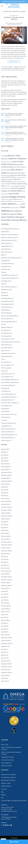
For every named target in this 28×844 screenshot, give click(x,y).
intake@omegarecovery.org (9, 811)
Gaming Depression (6, 304)
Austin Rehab (5, 249)
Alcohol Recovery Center (8, 240)
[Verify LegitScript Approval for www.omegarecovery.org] (14, 730)
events (3, 284)
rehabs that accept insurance (19, 201)
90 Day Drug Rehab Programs (9, 229)
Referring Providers (6, 766)
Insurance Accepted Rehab (8, 316)
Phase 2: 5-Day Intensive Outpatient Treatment (11, 748)
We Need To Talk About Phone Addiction (14, 18)
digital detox (14, 181)
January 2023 (4, 574)
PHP (12, 201)
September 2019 (5, 643)
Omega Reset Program (7, 757)
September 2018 (5, 672)
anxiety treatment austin (6, 161)
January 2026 (4, 469)
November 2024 (5, 510)
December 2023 (5, 542)
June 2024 (4, 524)
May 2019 (3, 655)
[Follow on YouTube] (11, 825)
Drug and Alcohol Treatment (14, 184)
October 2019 (5, 640)
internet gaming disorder (8, 321)
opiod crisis (4, 350)
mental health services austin (9, 342)
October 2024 (5, 513)
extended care (5, 289)
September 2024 (5, 516)
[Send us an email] (7, 825)
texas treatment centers (8, 414)
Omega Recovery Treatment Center (15, 24)
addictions (4, 159)
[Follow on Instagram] (3, 825)
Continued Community (7, 760)
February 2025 (5, 501)
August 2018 (4, 675)
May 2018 (3, 678)
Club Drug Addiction (6, 263)
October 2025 (5, 478)
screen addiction (8, 203)
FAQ (2, 798)
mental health (16, 190)
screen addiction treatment (9, 382)
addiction (3, 231)
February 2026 (5, 466)
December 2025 (5, 472)
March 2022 (4, 603)
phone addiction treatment (18, 68)
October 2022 (5, 582)
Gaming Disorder (6, 307)
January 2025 (4, 504)
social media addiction (15, 207)
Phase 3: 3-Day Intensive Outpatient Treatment (11, 753)
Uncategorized (5, 426)
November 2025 (5, 475)
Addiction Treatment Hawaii (9, 234)
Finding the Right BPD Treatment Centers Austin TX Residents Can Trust (16, 133)
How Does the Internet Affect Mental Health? (15, 120)
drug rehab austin (8, 186)
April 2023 (4, 565)
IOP (8, 191)
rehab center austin (6, 374)
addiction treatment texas (8, 237)
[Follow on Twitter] (5, 825)
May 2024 (3, 527)
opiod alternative (6, 347)
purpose (3, 371)
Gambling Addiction (6, 298)
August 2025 (4, 484)
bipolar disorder (4, 175)
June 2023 (4, 559)
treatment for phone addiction (17, 70)
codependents (5, 266)
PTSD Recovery (5, 368)
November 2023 (5, 545)
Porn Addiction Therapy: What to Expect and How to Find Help (14, 114)
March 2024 (4, 533)
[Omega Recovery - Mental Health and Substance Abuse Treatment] (14, 6)
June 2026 (4, 455)
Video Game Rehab (6, 432)
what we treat (5, 440)
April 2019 (4, 658)
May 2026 (3, 458)
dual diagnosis (5, 281)
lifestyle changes (5, 327)
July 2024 (3, 522)
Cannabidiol (4, 260)
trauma (3, 420)
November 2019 (5, 638)
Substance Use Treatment (8, 774)
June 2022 (4, 594)
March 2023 (4, 568)
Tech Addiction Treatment (8, 777)
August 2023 (4, 553)
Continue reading (14, 61)
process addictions (6, 365)
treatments (13, 214)
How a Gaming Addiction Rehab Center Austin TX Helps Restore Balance (16, 126)
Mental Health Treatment (8, 780)
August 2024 (4, 519)
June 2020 (4, 626)
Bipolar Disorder (5, 252)
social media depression (8, 397)
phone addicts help (5, 70)
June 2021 (4, 617)
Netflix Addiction (5, 345)
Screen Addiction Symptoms (9, 379)
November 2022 (5, 580)
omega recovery (17, 196)
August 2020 (4, 620)
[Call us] (9, 825)
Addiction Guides (6, 783)
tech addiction (5, 405)
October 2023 (5, 548)
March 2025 (4, 498)
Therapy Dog (4, 417)
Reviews (3, 795)
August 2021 (4, 611)
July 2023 (3, 556)
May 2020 (3, 629)
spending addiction (6, 400)
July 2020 (3, 623)
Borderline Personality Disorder (10, 258)
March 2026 (4, 464)
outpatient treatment (5, 199)
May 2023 (3, 562)
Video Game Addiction (7, 429)
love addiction (5, 330)
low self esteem (5, 333)
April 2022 (4, 600)
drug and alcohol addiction (8, 278)
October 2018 (5, 669)
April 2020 (4, 632)
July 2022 (3, 591)
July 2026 (3, 452)
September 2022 (5, 585)
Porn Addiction (5, 362)
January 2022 (4, 609)
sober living (18, 204)
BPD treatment (11, 177)
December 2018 (5, 664)
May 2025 (3, 493)
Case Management (6, 763)
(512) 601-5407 (9, 807)
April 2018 (4, 681)
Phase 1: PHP (5, 744)
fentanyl (3, 292)
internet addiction (6, 318)
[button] (2, 6)
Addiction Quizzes (6, 786)
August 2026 (4, 449)
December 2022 (5, 577)
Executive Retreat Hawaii (8, 287)
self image (4, 388)
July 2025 (3, 487)
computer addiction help (21, 177)
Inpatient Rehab (5, 313)
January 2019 (4, 661)
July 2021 (3, 614)
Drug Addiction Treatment (8, 275)
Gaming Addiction (7, 188)
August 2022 (4, 588)
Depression (4, 269)
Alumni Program (5, 243)
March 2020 (4, 635)
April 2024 (4, 530)
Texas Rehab (4, 411)
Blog (2, 255)
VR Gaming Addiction (7, 437)
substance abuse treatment (9, 403)
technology (4, 408)
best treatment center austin (16, 173)
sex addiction (5, 391)
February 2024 (5, 536)
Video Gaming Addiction (16, 220)
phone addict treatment (6, 68)
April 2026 (4, 461)
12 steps (4, 156)
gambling (3, 295)
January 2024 (4, 539)
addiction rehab (13, 155)
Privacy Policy (14, 838)
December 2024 (5, 507)
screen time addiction (7, 385)
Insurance (4, 789)
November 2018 (5, 667)
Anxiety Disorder (6, 246)
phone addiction (14, 15)
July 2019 (3, 649)
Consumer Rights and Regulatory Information (14, 800)
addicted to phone (22, 66)
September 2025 (5, 481)
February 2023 (5, 571)
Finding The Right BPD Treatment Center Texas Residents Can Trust (14, 139)
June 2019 (4, 652)
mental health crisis (6, 339)
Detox (2, 272)
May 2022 (3, 597)
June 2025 (4, 490)
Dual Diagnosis (16, 186)
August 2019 (4, 646)
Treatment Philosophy (7, 423)
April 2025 (4, 495)
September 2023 (5, 551)
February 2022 (5, 606)
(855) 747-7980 (8, 809)
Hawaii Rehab (5, 310)
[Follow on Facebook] (2, 825)
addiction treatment (17, 158)
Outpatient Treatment (7, 353)
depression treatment (7, 179)
